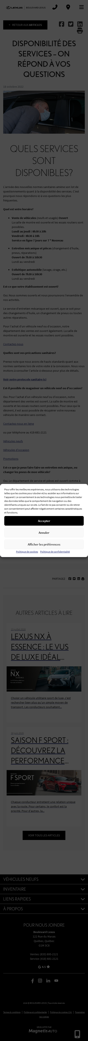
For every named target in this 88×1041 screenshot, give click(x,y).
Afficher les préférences (44, 544)
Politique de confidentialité (55, 551)
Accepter (44, 521)
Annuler (44, 533)
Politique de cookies (27, 551)
